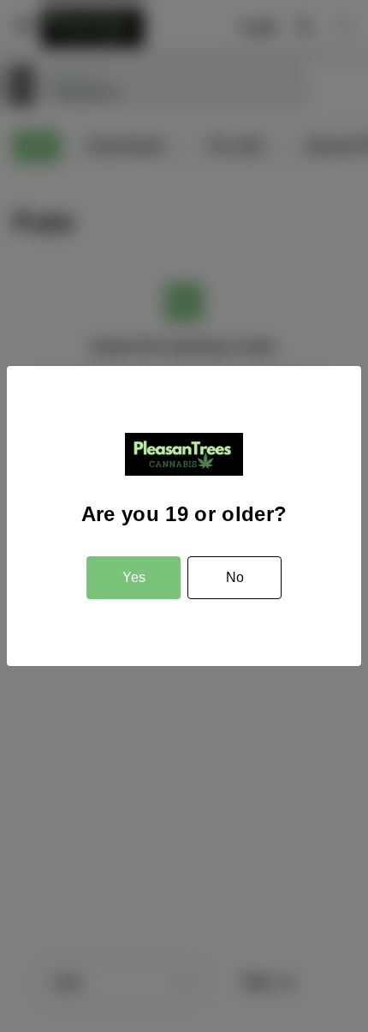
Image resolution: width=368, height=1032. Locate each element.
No (235, 577)
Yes (133, 577)
